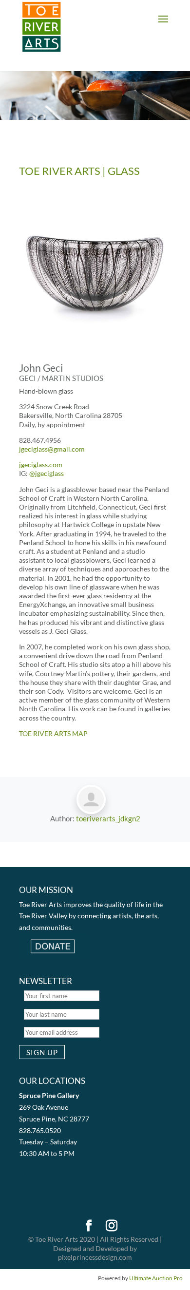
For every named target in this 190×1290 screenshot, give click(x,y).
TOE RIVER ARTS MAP (53, 733)
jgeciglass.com (40, 464)
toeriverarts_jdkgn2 (108, 818)
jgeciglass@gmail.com (52, 449)
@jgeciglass (46, 473)
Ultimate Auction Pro (156, 1278)
